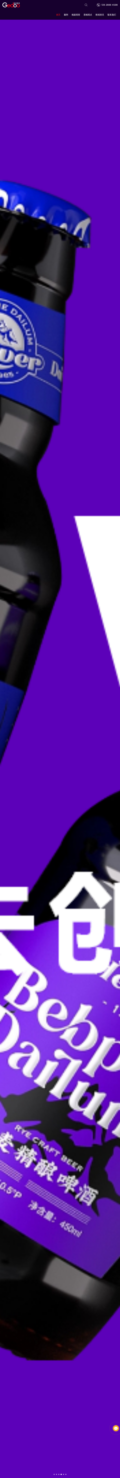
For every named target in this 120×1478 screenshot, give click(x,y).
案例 (66, 15)
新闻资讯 (100, 15)
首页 (58, 15)
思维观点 (88, 15)
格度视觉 (76, 15)
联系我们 (111, 15)
